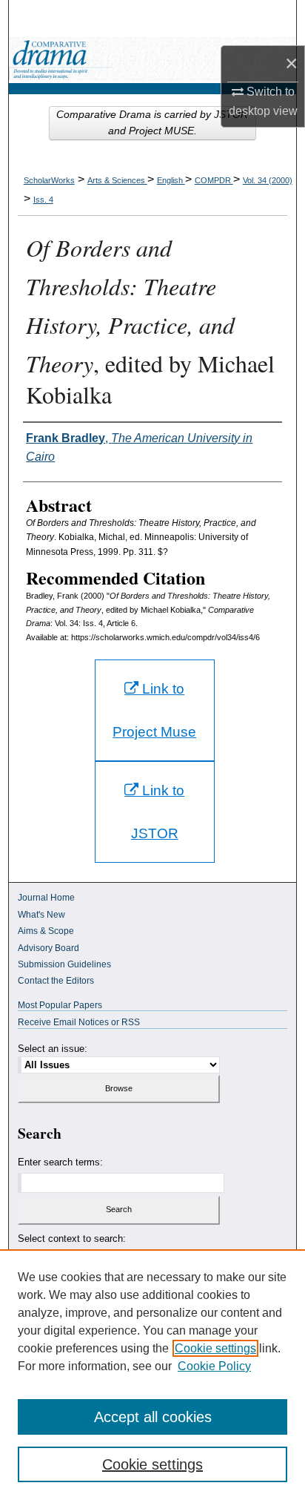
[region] (152, 1374)
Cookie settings (215, 1348)
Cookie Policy (214, 1366)
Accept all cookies (153, 1417)
